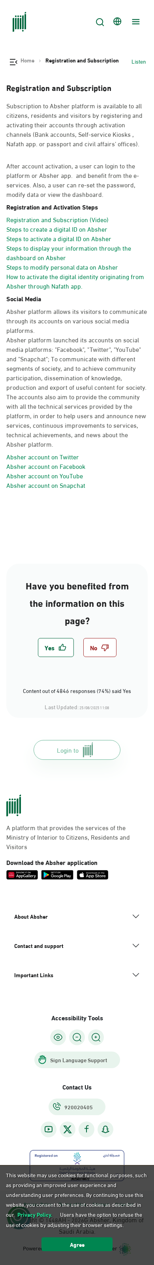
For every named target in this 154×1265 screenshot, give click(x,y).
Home (27, 60)
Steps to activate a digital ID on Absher (58, 238)
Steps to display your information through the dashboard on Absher (68, 252)
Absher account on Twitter (42, 456)
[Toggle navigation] (135, 21)
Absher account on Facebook (45, 466)
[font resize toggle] (77, 1037)
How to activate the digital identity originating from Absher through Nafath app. (75, 280)
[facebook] (86, 1129)
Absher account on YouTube (44, 475)
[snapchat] (105, 1129)
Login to (68, 749)
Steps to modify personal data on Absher (62, 266)
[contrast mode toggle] (58, 1037)
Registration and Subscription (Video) (57, 219)
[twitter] (67, 1129)
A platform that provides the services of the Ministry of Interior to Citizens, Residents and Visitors (68, 837)
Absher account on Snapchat (45, 485)
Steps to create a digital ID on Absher (56, 228)
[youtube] (48, 1129)
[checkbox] (56, 647)
